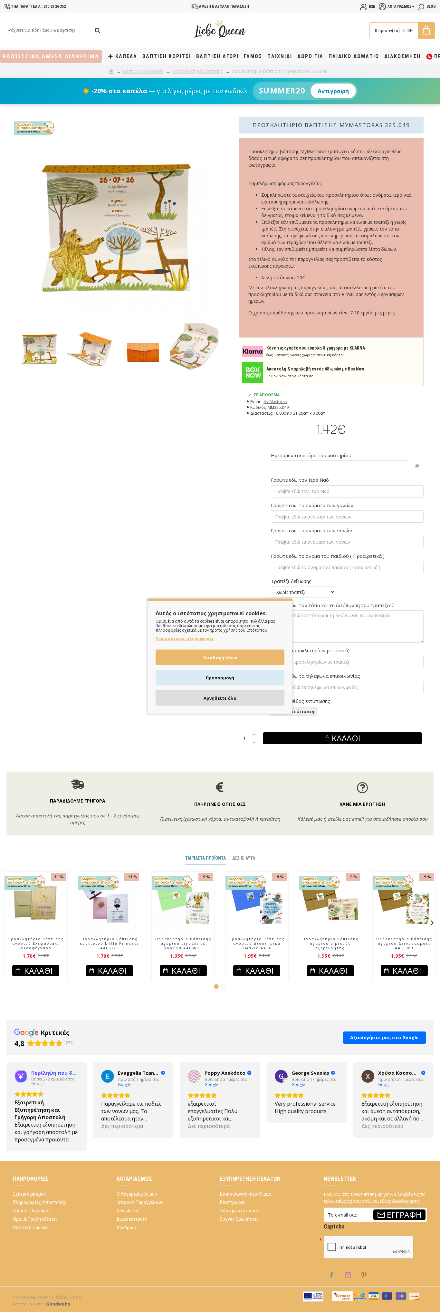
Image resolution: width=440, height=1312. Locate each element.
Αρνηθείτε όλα (220, 698)
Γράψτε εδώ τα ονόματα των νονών (311, 530)
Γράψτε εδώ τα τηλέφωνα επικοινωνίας (315, 676)
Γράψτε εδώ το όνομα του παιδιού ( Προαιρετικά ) (328, 556)
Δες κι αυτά (243, 871)
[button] (8, 936)
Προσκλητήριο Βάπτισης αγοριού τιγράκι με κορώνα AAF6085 (183, 957)
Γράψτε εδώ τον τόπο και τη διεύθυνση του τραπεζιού (333, 605)
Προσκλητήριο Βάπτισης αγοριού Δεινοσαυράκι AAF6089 (404, 957)
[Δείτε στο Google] (20, 1089)
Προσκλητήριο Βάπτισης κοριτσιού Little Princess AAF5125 (109, 957)
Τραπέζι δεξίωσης (291, 581)
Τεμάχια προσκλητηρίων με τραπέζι (311, 650)
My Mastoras (275, 401)
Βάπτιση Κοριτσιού (143, 71)
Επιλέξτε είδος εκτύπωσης (300, 701)
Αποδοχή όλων (220, 657)
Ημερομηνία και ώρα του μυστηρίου (311, 455)
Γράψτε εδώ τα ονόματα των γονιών (312, 505)
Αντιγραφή (333, 91)
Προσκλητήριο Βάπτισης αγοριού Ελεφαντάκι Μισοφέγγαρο (36, 957)
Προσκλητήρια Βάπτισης (197, 71)
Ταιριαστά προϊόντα (205, 871)
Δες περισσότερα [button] (35, 1139)
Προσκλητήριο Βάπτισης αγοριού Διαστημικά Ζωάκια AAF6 (257, 957)
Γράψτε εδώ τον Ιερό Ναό (300, 480)
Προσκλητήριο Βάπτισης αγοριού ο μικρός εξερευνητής (330, 957)
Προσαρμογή (220, 677)
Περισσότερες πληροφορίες (185, 638)
